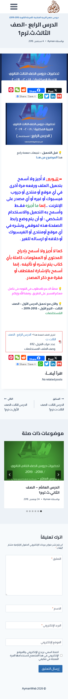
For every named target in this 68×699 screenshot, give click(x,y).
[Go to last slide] (58, 475)
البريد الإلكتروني (51, 625)
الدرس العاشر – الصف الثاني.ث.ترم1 (43, 490)
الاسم (56, 608)
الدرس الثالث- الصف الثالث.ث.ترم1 (52, 404)
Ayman (51, 41)
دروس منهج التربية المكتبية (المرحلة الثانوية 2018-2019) (34, 17)
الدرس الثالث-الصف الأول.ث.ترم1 (15, 404)
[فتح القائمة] (14, 7)
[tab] (41, 511)
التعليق (56, 558)
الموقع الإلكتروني (51, 642)
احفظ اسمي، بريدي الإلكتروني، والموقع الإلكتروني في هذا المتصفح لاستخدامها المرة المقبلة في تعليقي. (34, 655)
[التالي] (10, 475)
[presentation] (34, 461)
